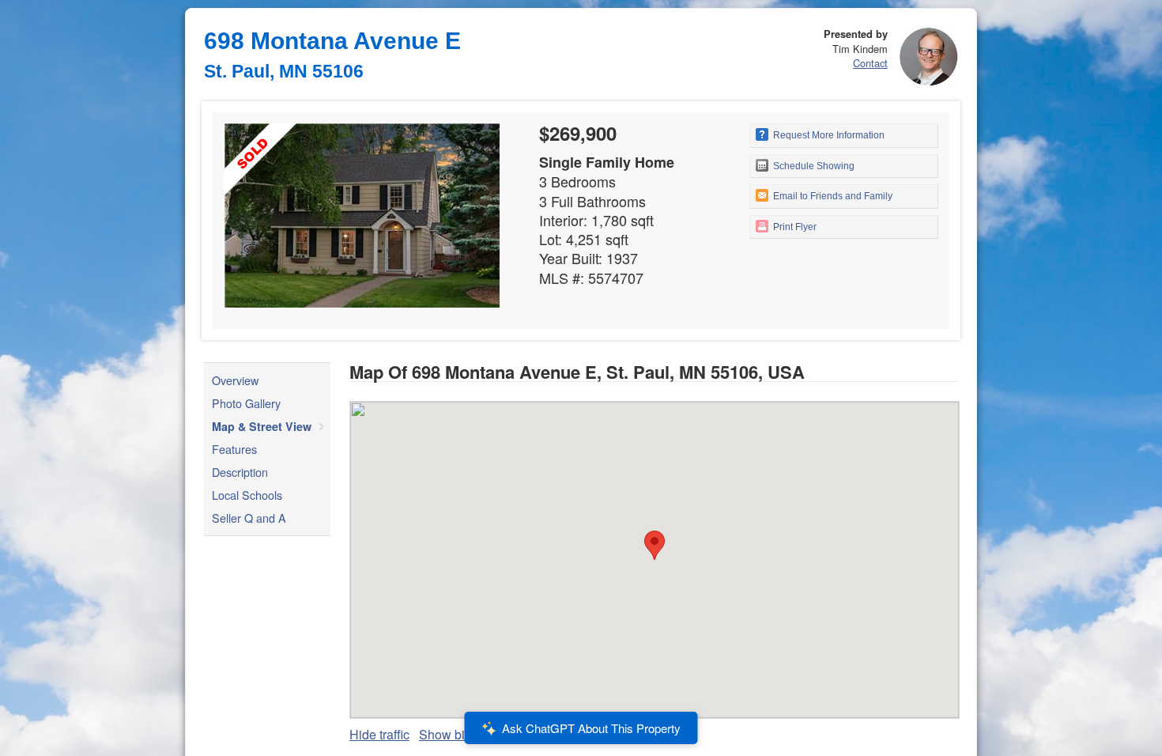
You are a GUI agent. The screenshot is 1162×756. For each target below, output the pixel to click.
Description (240, 471)
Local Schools (247, 494)
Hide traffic (379, 734)
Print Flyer (794, 226)
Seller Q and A (249, 517)
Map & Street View (261, 426)
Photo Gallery (246, 403)
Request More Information (828, 135)
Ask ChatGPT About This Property (591, 728)
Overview (235, 380)
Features (234, 448)
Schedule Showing (813, 166)
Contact (870, 62)
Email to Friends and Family (831, 196)
